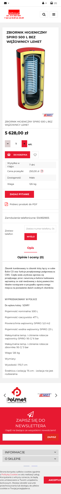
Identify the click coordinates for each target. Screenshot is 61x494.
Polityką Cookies (9, 474)
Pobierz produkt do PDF (23, 204)
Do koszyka (20, 155)
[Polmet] (16, 395)
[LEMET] (48, 114)
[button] (53, 3)
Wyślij (30, 236)
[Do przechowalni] (35, 154)
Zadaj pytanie (19, 194)
